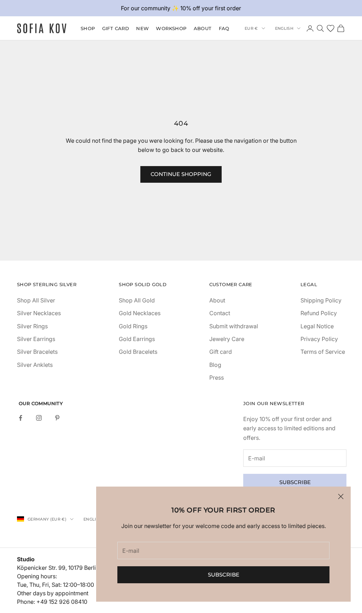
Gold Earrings (137, 338)
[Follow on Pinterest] (57, 417)
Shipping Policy (320, 300)
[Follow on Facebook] (20, 417)
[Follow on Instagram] (38, 417)
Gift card (220, 351)
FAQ (224, 28)
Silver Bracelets (37, 351)
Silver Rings (32, 326)
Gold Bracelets (138, 351)
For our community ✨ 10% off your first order (181, 8)
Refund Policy (318, 313)
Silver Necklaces (39, 313)
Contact (219, 313)
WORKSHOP (171, 28)
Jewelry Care (226, 338)
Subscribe (223, 574)
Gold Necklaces (139, 313)
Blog (215, 364)
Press (216, 377)
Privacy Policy (319, 338)
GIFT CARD (115, 28)
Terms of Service (322, 351)
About (203, 28)
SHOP (88, 28)
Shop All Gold (137, 300)
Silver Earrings (36, 338)
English (284, 28)
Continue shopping (181, 174)
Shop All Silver (36, 300)
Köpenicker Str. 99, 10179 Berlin (58, 567)
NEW (142, 28)
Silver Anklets (35, 364)
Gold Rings (133, 326)
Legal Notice (317, 326)
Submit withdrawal (233, 326)
